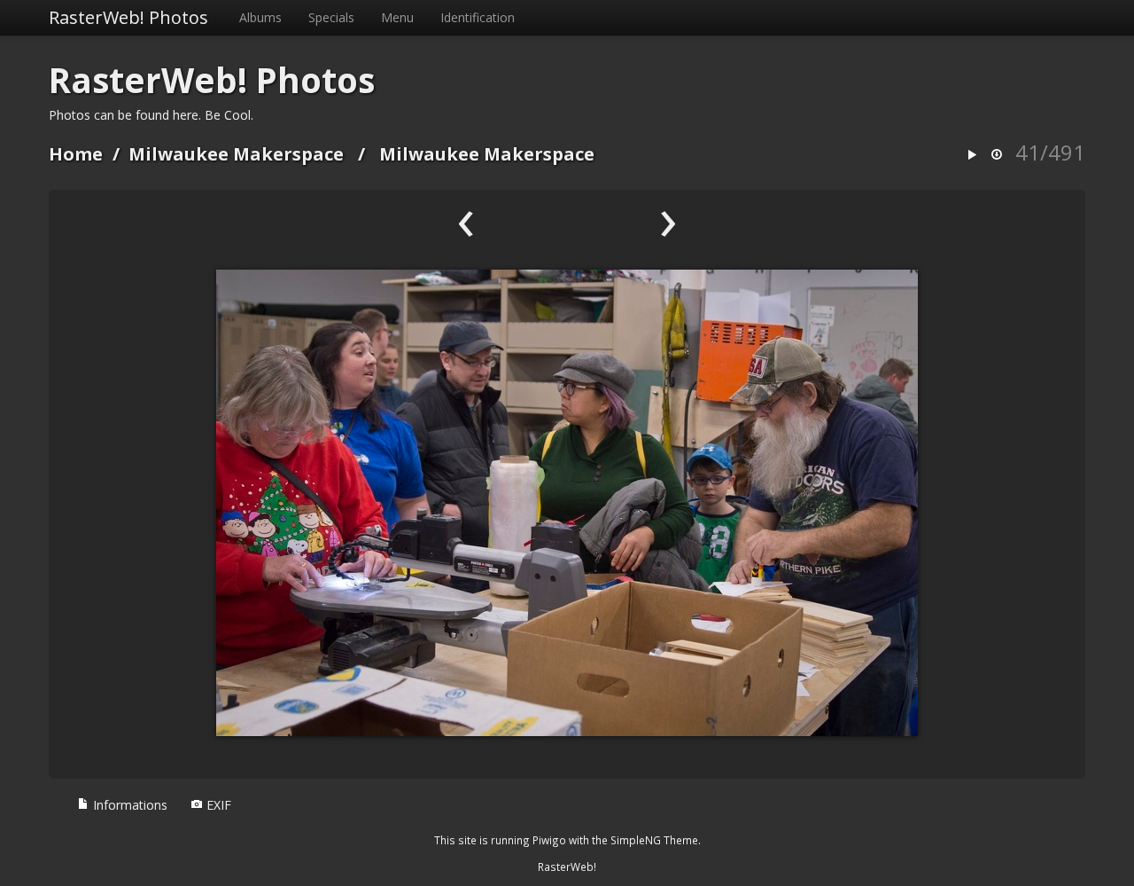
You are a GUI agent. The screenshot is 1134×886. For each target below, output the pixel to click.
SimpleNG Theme (654, 840)
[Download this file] (996, 155)
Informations (128, 804)
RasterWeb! (567, 866)
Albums (260, 17)
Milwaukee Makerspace (236, 154)
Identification (477, 17)
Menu (397, 17)
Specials (331, 17)
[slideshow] (972, 155)
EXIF (217, 804)
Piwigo (549, 840)
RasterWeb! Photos (128, 17)
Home (76, 154)
